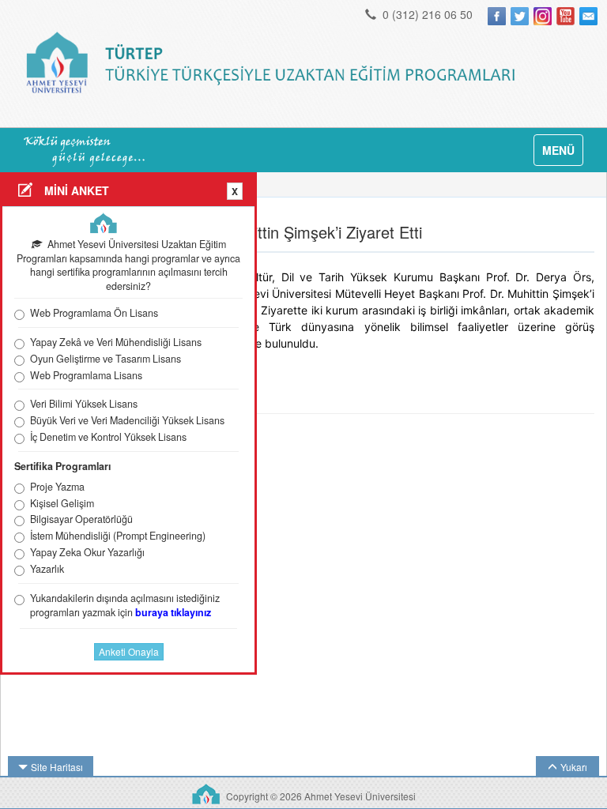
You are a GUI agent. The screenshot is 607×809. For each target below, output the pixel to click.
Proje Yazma (57, 487)
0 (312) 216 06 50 (426, 14)
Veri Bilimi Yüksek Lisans (84, 404)
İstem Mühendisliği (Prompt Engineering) (117, 536)
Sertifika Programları (62, 466)
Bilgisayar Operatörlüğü (81, 519)
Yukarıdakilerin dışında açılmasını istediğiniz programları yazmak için (125, 605)
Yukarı (573, 766)
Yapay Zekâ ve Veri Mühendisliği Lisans (116, 342)
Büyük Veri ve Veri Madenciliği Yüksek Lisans (127, 420)
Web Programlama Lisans (86, 375)
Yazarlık (47, 569)
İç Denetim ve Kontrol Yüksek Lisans (108, 437)
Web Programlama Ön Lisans (94, 313)
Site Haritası (57, 766)
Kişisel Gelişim (62, 503)
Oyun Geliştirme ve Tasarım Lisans (105, 359)
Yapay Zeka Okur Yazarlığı (87, 552)
